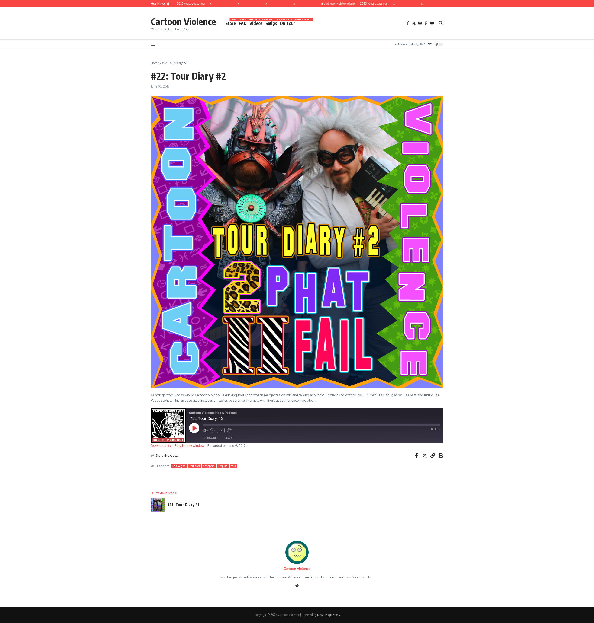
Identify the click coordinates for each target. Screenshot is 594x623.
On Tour (287, 23)
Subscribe (211, 438)
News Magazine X (328, 615)
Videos (256, 23)
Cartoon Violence (183, 21)
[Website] (297, 586)
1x (221, 430)
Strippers (208, 466)
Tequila (222, 466)
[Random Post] (430, 44)
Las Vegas (178, 466)
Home (155, 63)
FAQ (243, 23)
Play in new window (189, 446)
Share (228, 438)
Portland (194, 466)
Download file (161, 446)
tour (233, 466)
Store (230, 23)
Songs (271, 23)
